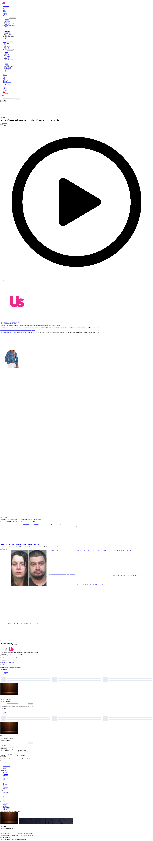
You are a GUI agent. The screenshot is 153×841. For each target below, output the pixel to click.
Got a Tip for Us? (6, 84)
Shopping (5, 11)
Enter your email (3, 754)
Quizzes (6, 64)
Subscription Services (7, 82)
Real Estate (7, 46)
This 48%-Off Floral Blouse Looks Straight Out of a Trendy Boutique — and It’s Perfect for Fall (18, 519)
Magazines (5, 13)
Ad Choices (5, 800)
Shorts (4, 15)
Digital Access (5, 805)
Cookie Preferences (6, 798)
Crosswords (7, 60)
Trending (7, 19)
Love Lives (7, 21)
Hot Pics (6, 22)
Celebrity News (6, 6)
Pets (6, 44)
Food (6, 45)
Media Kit (5, 769)
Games (4, 12)
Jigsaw (6, 63)
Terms (14, 657)
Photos (4, 76)
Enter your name (3, 753)
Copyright (5, 797)
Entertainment (5, 7)
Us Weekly (36, 524)
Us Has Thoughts (8, 34)
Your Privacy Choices (16, 799)
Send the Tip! (3, 759)
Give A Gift (5, 807)
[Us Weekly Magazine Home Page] (3, 4)
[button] (76, 98)
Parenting (7, 43)
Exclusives (7, 20)
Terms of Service (6, 795)
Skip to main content (4, 0)
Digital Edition (5, 80)
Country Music (8, 33)
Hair (6, 39)
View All (7, 24)
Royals (4, 66)
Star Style (5, 8)
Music (6, 28)
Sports (4, 10)
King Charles (7, 71)
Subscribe (5, 81)
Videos (4, 77)
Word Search (7, 61)
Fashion (6, 37)
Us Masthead (5, 766)
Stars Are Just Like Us (9, 23)
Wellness (7, 47)
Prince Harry (7, 69)
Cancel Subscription (6, 83)
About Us (5, 765)
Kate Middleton (8, 68)
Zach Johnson (4, 123)
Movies (6, 27)
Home (6, 55)
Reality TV (5, 14)
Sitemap (4, 770)
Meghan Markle (8, 70)
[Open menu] (0, 4)
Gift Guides (7, 56)
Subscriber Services (6, 810)
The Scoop (2, 758)
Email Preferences (6, 768)
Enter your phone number (5, 755)
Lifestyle (4, 9)
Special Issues (5, 808)
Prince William (8, 67)
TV (6, 26)
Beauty (6, 38)
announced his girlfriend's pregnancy (9, 332)
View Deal (39, 519)
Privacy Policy (19, 657)
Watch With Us (8, 32)
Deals (6, 51)
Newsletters (5, 79)
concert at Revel (23, 332)
